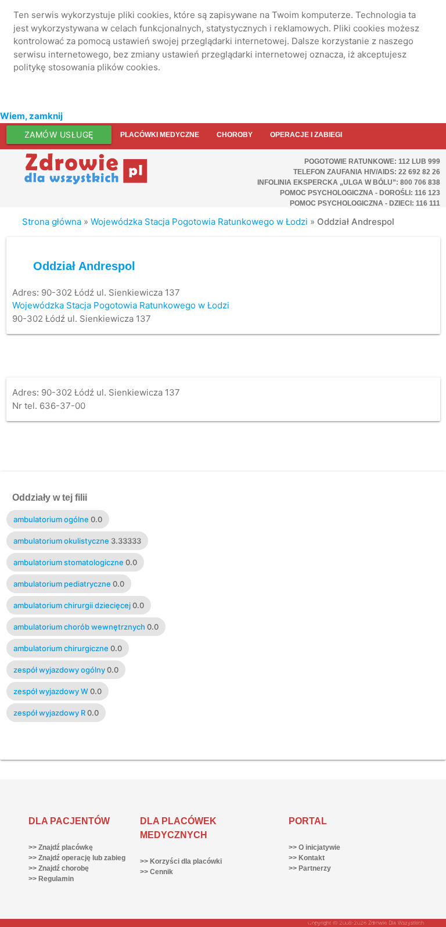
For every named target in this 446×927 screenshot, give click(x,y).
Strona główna (51, 221)
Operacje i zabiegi (306, 135)
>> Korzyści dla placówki (181, 861)
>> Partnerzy (310, 868)
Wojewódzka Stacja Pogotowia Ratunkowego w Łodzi (199, 221)
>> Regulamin (51, 879)
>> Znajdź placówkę (60, 847)
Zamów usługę (58, 134)
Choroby (235, 135)
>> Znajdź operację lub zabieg (76, 858)
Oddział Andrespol (84, 266)
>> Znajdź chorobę (58, 868)
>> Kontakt (307, 858)
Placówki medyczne (159, 135)
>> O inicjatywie (314, 847)
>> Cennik (156, 872)
